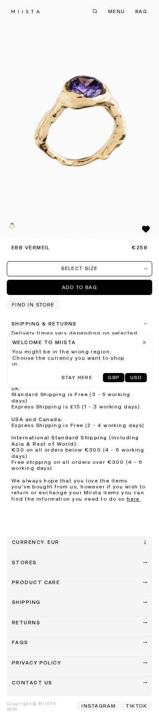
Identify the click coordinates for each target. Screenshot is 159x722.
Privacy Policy (36, 663)
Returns (26, 623)
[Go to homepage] (25, 12)
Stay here (76, 377)
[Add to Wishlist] (146, 229)
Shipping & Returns (44, 324)
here (133, 499)
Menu (116, 11)
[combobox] (79, 268)
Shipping (26, 602)
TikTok (136, 706)
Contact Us (32, 683)
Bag (141, 11)
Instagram (98, 706)
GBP (113, 377)
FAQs (20, 642)
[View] (79, 119)
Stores (24, 562)
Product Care (36, 582)
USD (136, 377)
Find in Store (33, 305)
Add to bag (79, 287)
